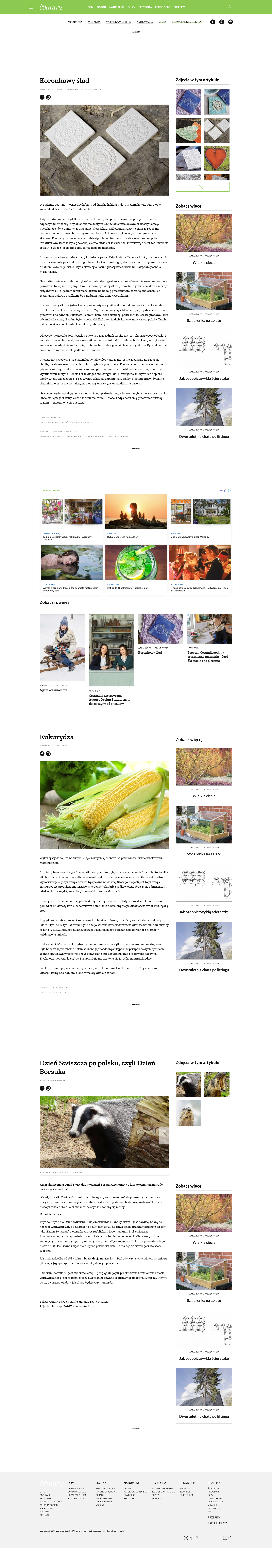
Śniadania (213, 1488)
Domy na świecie (77, 1491)
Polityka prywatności (52, 1502)
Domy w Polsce (76, 1488)
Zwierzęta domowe (162, 1488)
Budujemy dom (76, 1498)
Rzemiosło (94, 691)
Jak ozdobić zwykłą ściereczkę (204, 378)
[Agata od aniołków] (62, 647)
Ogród (101, 7)
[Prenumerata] (224, 1537)
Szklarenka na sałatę (204, 320)
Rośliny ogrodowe (106, 1491)
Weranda (94, 21)
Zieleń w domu (104, 1498)
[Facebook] (212, 21)
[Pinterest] (230, 21)
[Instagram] (221, 21)
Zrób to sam (186, 1495)
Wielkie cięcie (204, 262)
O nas (43, 1491)
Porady (100, 1495)
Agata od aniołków (53, 690)
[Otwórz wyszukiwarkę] (229, 7)
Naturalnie (116, 7)
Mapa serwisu (47, 1508)
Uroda (127, 1488)
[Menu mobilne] (31, 7)
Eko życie (129, 1498)
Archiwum (45, 1495)
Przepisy (179, 7)
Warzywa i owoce (105, 1488)
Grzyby (156, 1495)
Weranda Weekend (118, 21)
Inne (210, 1511)
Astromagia (145, 21)
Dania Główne (216, 1498)
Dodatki (212, 1505)
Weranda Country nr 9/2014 (55, 685)
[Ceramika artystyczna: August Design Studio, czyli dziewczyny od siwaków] (111, 650)
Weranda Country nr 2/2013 (204, 256)
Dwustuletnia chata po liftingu (204, 436)
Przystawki (214, 1491)
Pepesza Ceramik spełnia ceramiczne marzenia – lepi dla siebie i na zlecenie (207, 656)
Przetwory (214, 1508)
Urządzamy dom (77, 1495)
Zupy (210, 1495)
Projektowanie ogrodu (104, 1503)
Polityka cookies (49, 1505)
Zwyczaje (185, 1491)
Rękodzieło (162, 7)
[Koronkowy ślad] (160, 629)
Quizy (131, 7)
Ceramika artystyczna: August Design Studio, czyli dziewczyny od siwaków (109, 699)
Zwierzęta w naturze (163, 1491)
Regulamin (45, 1498)
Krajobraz (157, 1498)
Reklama (44, 1511)
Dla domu (129, 1495)
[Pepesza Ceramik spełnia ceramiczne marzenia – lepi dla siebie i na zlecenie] (209, 629)
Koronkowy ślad (150, 652)
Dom (90, 7)
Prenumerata (217, 1523)
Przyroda (145, 7)
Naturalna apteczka (135, 1491)
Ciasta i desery (215, 1501)
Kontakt (44, 1515)
